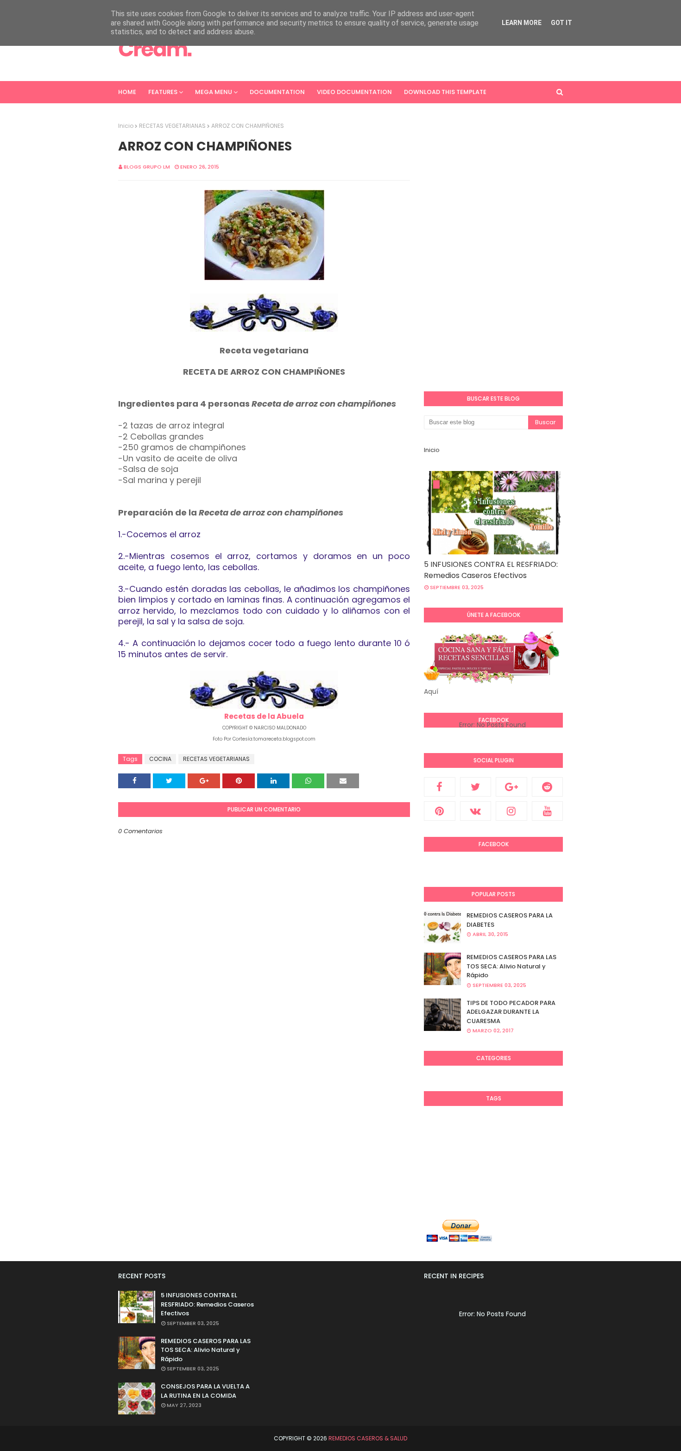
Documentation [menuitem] (277, 92)
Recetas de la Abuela (264, 716)
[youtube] (547, 811)
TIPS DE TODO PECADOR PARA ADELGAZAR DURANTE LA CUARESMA (511, 1012)
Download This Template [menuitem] (445, 92)
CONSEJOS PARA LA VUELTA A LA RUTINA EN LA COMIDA (205, 1391)
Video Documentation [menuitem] (354, 92)
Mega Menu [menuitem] (213, 92)
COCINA (160, 759)
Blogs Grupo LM (147, 166)
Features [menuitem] (162, 92)
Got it (561, 22)
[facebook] (439, 787)
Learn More (522, 22)
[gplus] (511, 787)
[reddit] (547, 787)
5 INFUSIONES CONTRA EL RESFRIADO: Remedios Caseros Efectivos (491, 570)
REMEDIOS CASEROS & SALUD (367, 1438)
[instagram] (511, 811)
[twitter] (476, 787)
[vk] (476, 811)
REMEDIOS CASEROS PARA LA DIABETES (510, 920)
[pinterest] (439, 811)
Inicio (125, 126)
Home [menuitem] (127, 92)
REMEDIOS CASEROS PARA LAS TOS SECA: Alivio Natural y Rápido (511, 966)
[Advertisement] (394, 48)
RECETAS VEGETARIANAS (172, 126)
